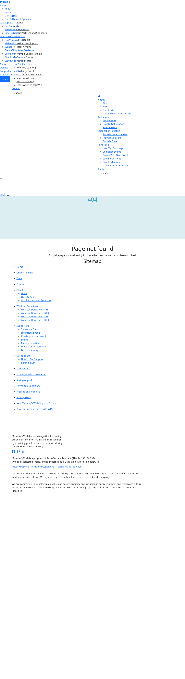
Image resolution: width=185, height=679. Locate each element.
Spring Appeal (24, 380)
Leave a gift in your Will (33, 346)
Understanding (24, 272)
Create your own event (33, 336)
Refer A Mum (23, 46)
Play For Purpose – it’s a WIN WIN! (34, 409)
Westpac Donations (27, 306)
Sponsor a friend (30, 329)
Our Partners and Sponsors (31, 33)
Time (19, 278)
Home (19, 266)
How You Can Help (22, 64)
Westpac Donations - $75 (34, 316)
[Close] (8, 195)
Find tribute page (30, 332)
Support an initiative (23, 50)
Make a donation (30, 343)
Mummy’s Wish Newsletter (31, 374)
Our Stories (22, 29)
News (19, 26)
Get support (23, 355)
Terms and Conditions (28, 385)
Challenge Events (25, 71)
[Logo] (28, 7)
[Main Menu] (1, 178)
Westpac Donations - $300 (35, 320)
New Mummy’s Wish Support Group (36, 403)
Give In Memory (25, 81)
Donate (18, 92)
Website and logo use (28, 391)
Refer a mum (28, 362)
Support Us (22, 325)
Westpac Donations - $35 (34, 309)
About (15, 19)
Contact (16, 88)
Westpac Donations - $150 (35, 313)
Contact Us (22, 368)
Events (24, 339)
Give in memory (29, 350)
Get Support (18, 36)
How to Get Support (27, 43)
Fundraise (103, 144)
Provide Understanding (29, 53)
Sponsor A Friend (25, 78)
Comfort (21, 284)
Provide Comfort (25, 57)
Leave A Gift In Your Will (29, 85)
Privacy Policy (23, 397)
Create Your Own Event (29, 74)
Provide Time (23, 60)
